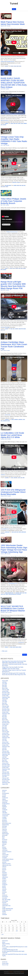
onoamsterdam (5, 860)
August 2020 (5, 755)
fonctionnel (4, 839)
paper (23, 592)
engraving (4, 829)
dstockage (4, 826)
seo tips (4, 945)
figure (3, 836)
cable (15, 531)
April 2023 (4, 728)
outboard (4, 866)
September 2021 (6, 746)
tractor (3, 893)
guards (19, 328)
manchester (5, 850)
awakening (4, 802)
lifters (3, 845)
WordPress (11, 971)
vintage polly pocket (6, 910)
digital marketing (6, 943)
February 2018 (5, 772)
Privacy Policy (5, 963)
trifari (1, 269)
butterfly (6, 268)
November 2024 (5, 710)
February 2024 (5, 721)
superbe (4, 890)
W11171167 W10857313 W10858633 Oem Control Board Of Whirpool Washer (13, 608)
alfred (11, 268)
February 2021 (5, 751)
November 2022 (5, 734)
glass (2, 420)
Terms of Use (5, 964)
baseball (4, 805)
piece (25, 592)
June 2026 (4, 683)
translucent (4, 895)
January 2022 (5, 742)
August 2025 (5, 698)
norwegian (4, 857)
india (19, 268)
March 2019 (5, 761)
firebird (18, 185)
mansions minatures (6, 851)
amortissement (5, 793)
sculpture (4, 880)
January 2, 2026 (3, 553)
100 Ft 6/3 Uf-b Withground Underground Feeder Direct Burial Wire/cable (13, 492)
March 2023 (5, 730)
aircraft (3, 791)
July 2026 (4, 682)
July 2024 (4, 715)
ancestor (4, 794)
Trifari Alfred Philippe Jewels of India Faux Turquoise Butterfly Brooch (13, 201)
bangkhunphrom (6, 803)
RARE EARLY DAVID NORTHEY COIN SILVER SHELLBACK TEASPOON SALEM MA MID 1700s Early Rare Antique (14, 82)
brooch (13, 268)
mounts (24, 328)
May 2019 (4, 760)
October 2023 (5, 724)
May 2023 (4, 727)
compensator (5, 815)
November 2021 (5, 743)
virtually (4, 911)
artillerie (4, 799)
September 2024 (6, 713)
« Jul (2, 934)
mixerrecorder (5, 854)
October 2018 (5, 767)
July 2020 (4, 757)
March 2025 (5, 704)
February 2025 (5, 706)
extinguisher (5, 832)
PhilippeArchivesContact (11, 231)
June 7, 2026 (3, 145)
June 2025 (4, 701)
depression (4, 821)
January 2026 (5, 691)
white (23, 477)
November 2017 (5, 775)
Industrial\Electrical (5, 528)
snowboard (4, 884)
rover (4, 329)
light (22, 328)
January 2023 (5, 733)
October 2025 (5, 695)
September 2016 (6, 782)
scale (21, 477)
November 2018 (5, 766)
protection (4, 872)
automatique (5, 800)
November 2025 (5, 694)
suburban (4, 889)
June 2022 (4, 740)
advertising (17, 592)
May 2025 (4, 703)
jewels (22, 268)
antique (12, 123)
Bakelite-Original (16, 182)
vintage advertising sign (9, 592)
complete (6, 328)
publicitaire (4, 874)
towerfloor (4, 892)
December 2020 (5, 752)
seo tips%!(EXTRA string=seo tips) (10, 949)
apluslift (4, 796)
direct (17, 531)
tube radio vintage (8, 185)
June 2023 (4, 725)
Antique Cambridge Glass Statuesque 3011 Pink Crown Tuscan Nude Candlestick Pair (14, 345)
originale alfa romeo (6, 865)
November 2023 (5, 722)
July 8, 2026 (3, 88)
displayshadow (5, 824)
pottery (3, 871)
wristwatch (4, 914)
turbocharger (5, 901)
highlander (4, 842)
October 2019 (5, 758)
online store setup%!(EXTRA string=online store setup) (14, 954)
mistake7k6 (4, 952)
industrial (4, 844)
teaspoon (4, 124)
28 (16, 930)
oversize (4, 868)
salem (22, 123)
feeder (20, 531)
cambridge (16, 419)
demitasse (4, 820)
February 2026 (5, 689)
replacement (5, 877)
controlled (4, 818)
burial (13, 531)
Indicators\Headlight (5, 327)
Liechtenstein (7, 414)
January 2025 (5, 707)
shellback (6, 123)
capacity (4, 811)
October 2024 (5, 712)
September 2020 (6, 754)
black (11, 328)
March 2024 (5, 719)
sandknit (4, 878)
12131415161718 (13, 583)
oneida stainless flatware (7, 859)
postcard (4, 869)
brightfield (4, 806)
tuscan (8, 420)
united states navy (6, 905)
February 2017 (5, 778)
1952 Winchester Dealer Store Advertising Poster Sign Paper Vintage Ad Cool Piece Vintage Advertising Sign (14, 548)
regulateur (4, 875)
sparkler (4, 886)
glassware (4, 841)
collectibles (7, 477)
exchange (4, 830)
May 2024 (4, 716)
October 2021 (5, 745)
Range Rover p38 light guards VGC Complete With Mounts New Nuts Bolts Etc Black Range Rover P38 (13, 285)
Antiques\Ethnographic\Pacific (7, 61)
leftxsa (3, 942)
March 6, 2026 (3, 350)
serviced (4, 881)
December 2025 (5, 692)
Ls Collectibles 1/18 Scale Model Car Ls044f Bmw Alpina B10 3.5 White (12, 435)
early (17, 123)
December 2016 (5, 779)
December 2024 (5, 709)
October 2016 (5, 781)
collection (3, 474)
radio (22, 185)
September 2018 (6, 769)
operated (4, 862)
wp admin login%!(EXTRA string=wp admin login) (13, 951)
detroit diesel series (6, 823)
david (14, 123)
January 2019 (5, 763)
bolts (13, 328)
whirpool (4, 913)
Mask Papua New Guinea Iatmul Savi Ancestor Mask (13, 23)
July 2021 (4, 748)
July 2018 (4, 770)
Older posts (4, 651)
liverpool (4, 847)
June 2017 (4, 776)
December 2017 (5, 773)
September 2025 (6, 697)
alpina (12, 477)
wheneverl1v (5, 940)
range (2, 329)
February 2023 (5, 731)
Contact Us (4, 961)
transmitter (4, 898)
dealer (21, 592)
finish (3, 838)
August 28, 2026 (3, 25)
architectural (5, 797)
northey (19, 123)
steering (4, 887)
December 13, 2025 (4, 612)
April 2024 (4, 718)
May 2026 (4, 685)
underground (7, 531)
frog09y (4, 955)
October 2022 (5, 736)
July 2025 (4, 700)
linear (20, 185)
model (19, 477)
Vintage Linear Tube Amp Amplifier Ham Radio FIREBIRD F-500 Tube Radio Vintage (14, 140)
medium (4, 853)
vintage (7, 186)
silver (2, 124)
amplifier (14, 185)
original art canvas (6, 863)
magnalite (4, 848)
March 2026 (5, 688)
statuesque (5, 420)
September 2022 (6, 737)
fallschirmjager (5, 833)
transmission (5, 896)
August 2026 (5, 680)
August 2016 (5, 784)
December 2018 (5, 764)
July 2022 (4, 739)
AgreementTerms (5, 120)
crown (24, 419)
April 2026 (4, 686)
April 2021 (4, 749)
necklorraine (5, 856)
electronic (4, 827)
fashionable (4, 835)
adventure (4, 790)
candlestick (7, 419)
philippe (24, 268)
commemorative (5, 814)
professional (21, 642)
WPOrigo (22, 971)
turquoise (4, 269)
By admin (8, 25)
